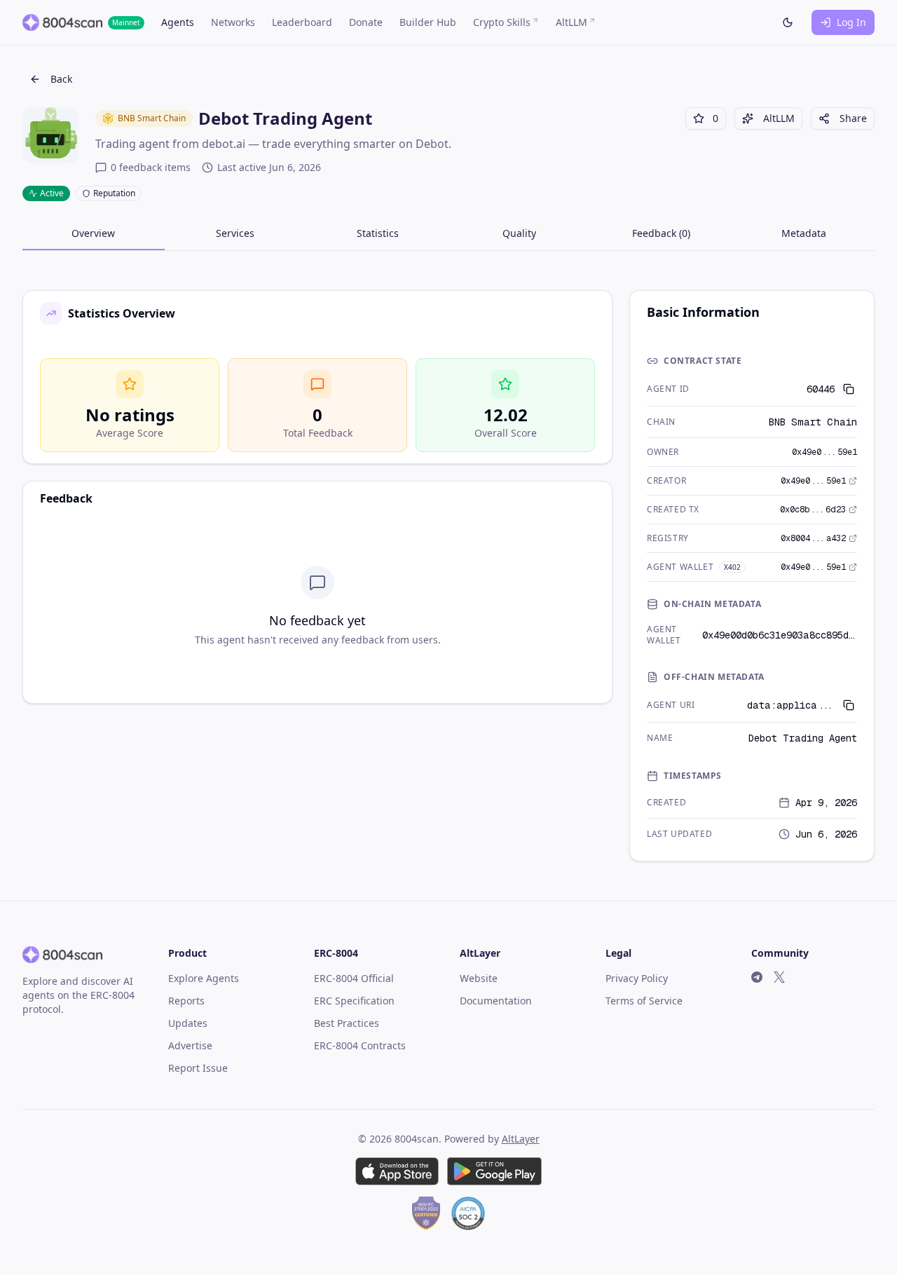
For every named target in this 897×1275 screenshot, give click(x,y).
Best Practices (346, 1023)
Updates (187, 1023)
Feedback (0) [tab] (661, 233)
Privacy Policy (636, 978)
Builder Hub (427, 22)
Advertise (190, 1045)
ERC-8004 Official (354, 978)
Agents (177, 22)
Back (61, 79)
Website (479, 978)
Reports (186, 1000)
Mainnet (126, 22)
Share (853, 118)
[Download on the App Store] (397, 1171)
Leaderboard (302, 22)
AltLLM (779, 118)
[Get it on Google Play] (494, 1171)
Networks (233, 22)
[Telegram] (756, 977)
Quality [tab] (519, 233)
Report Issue (198, 1068)
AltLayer (521, 1138)
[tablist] (448, 237)
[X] (779, 977)
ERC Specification (354, 1000)
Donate (366, 22)
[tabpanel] (448, 575)
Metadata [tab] (803, 233)
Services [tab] (235, 233)
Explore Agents (203, 978)
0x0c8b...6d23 (813, 509)
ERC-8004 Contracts (360, 1045)
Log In (851, 22)
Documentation (496, 1000)
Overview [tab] (93, 233)
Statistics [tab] (378, 233)
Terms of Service (644, 1000)
